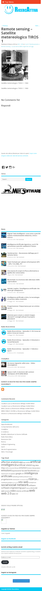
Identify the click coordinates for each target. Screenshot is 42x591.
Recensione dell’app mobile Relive (23, 403)
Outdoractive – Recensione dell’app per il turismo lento (22, 254)
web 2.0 (6, 493)
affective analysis (10, 462)
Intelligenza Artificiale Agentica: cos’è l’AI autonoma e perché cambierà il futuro (22, 245)
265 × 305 (20, 44)
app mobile (26, 462)
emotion (23, 467)
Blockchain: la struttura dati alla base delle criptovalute (23, 280)
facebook (31, 470)
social (4, 485)
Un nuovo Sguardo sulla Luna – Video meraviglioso (21, 364)
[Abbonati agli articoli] (2, 391)
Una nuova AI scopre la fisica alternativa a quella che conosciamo (23, 272)
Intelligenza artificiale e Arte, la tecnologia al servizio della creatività (23, 298)
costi (6, 468)
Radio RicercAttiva (7, 437)
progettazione (6, 479)
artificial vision (24, 464)
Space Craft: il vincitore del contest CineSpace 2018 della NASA (20, 373)
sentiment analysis (7, 482)
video (13, 490)
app (21, 462)
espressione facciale (19, 471)
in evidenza (5, 432)
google (18, 473)
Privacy (30, 476)
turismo (7, 491)
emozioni (6, 470)
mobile (21, 477)
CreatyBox (4, 429)
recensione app (24, 479)
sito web (23, 482)
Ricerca (3, 442)
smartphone (32, 482)
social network (18, 485)
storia (28, 488)
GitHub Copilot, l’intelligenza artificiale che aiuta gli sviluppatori (23, 289)
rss (37, 479)
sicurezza (15, 482)
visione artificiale (22, 491)
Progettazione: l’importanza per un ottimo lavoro (23, 307)
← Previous (4, 26)
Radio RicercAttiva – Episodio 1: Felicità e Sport (22, 350)
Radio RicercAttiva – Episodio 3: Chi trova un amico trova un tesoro (23, 332)
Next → (37, 26)
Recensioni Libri (6, 439)
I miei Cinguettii (5, 533)
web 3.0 (15, 494)
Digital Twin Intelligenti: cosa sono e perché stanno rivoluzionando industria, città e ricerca (23, 235)
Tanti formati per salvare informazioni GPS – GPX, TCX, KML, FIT (23, 263)
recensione (15, 479)
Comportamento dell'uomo (10, 427)
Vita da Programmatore (9, 449)
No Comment (20, 239)
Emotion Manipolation (33, 468)
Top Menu (9, 2)
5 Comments (20, 353)
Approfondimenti (6, 424)
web (32, 490)
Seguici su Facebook (8, 539)
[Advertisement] (21, 19)
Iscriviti (5, 562)
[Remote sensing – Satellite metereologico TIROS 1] (14, 80)
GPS (23, 474)
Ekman (17, 468)
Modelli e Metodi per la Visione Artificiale (14, 434)
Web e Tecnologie (7, 452)
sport (24, 488)
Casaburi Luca (5, 403)
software (32, 485)
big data (35, 465)
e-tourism (11, 468)
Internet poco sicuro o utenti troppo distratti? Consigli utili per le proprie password (21, 317)
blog (3, 468)
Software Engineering (8, 444)
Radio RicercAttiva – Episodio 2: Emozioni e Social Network (23, 341)
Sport (3, 447)
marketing (15, 477)
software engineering (11, 487)
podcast (25, 477)
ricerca (32, 479)
